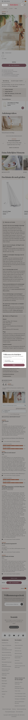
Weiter (14, 365)
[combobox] (14, 361)
